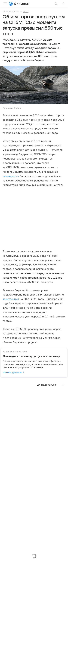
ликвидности (11, 176)
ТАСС (25, 11)
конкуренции (11, 299)
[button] (34, 85)
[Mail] (11, 4)
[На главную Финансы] (21, 4)
